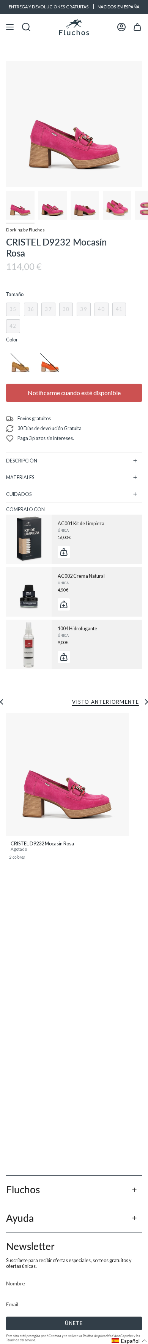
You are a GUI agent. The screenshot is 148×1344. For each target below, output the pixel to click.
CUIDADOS (18, 494)
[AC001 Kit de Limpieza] (29, 539)
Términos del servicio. (21, 1340)
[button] (129, 1341)
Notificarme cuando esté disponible (74, 392)
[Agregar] (64, 552)
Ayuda (20, 1218)
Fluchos (23, 1189)
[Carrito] (137, 27)
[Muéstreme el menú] (9, 27)
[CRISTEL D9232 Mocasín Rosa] (67, 774)
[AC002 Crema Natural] (29, 592)
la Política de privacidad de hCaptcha (106, 1336)
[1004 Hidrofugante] (29, 644)
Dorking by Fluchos (25, 229)
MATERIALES (20, 477)
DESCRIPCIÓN (21, 461)
